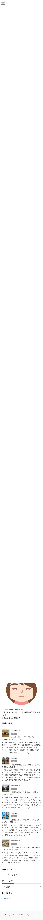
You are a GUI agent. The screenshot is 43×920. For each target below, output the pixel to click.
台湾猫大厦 (6, 898)
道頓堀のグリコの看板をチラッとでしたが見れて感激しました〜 (21, 821)
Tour (14, 734)
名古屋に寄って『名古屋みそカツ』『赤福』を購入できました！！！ (20, 738)
